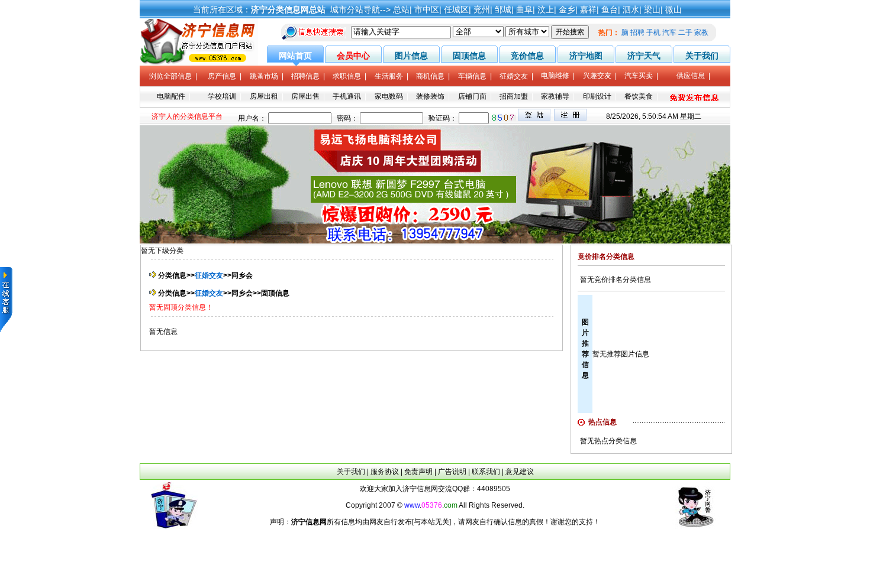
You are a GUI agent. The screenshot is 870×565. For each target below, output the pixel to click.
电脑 (625, 32)
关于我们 (351, 471)
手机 (657, 32)
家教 (705, 32)
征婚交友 (209, 275)
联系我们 (486, 471)
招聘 (641, 32)
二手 (689, 32)
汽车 (673, 32)
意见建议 (519, 471)
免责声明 (418, 471)
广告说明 (452, 471)
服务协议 (384, 471)
